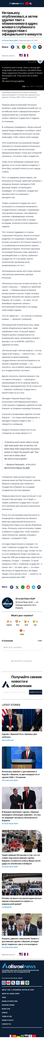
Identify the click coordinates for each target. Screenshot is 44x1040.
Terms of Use (7, 1016)
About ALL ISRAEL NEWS (10, 994)
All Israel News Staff (10, 40)
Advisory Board (8, 1005)
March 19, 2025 (23, 468)
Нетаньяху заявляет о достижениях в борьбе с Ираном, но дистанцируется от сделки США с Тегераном (21, 774)
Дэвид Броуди (8, 740)
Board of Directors (9, 1001)
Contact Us (6, 1024)
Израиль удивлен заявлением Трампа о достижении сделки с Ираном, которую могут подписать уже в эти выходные (20, 941)
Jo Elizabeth (6, 907)
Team (4, 997)
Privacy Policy (8, 1020)
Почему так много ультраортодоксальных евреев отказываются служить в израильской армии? (22, 901)
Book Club (6, 1009)
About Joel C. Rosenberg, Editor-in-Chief (18, 990)
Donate (5, 1013)
